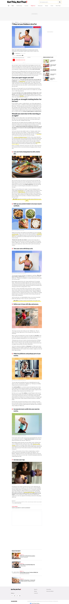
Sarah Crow (18, 53)
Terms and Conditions (49, 591)
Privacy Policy (48, 589)
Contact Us (36, 593)
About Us (35, 589)
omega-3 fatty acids (21, 191)
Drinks (52, 5)
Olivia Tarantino (19, 55)
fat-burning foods (21, 190)
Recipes (46, 5)
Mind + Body (58, 5)
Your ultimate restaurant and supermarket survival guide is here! (29, 300)
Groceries (26, 5)
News (13, 5)
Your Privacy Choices (35, 603)
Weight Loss (33, 5)
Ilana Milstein (39, 133)
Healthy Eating (19, 5)
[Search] (60, 2)
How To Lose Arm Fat (16, 507)
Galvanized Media (34, 601)
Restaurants (40, 5)
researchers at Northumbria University (20, 137)
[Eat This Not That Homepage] (17, 2)
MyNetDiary (22, 95)
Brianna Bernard (22, 81)
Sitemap (35, 591)
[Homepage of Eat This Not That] (16, 589)
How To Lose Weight (26, 507)
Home (13, 22)
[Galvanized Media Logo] (14, 601)
